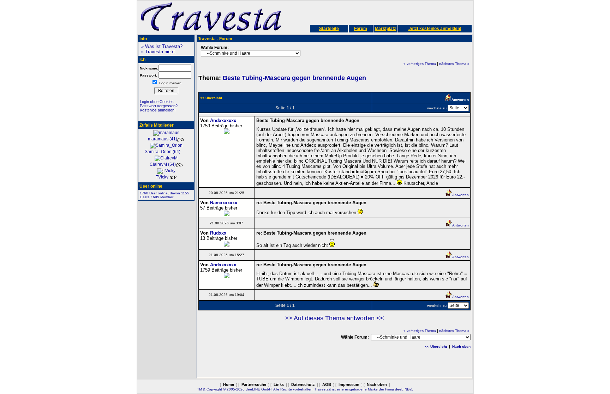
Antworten (460, 195)
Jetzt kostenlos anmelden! (434, 28)
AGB (326, 384)
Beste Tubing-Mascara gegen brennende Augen (294, 77)
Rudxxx (218, 233)
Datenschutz (303, 384)
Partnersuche (253, 384)
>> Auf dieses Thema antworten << (334, 318)
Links (279, 384)
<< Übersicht (436, 346)
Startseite (329, 28)
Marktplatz (385, 28)
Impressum (349, 384)
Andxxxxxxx (223, 120)
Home (228, 384)
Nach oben (461, 346)
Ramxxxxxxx (223, 202)
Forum (360, 28)
